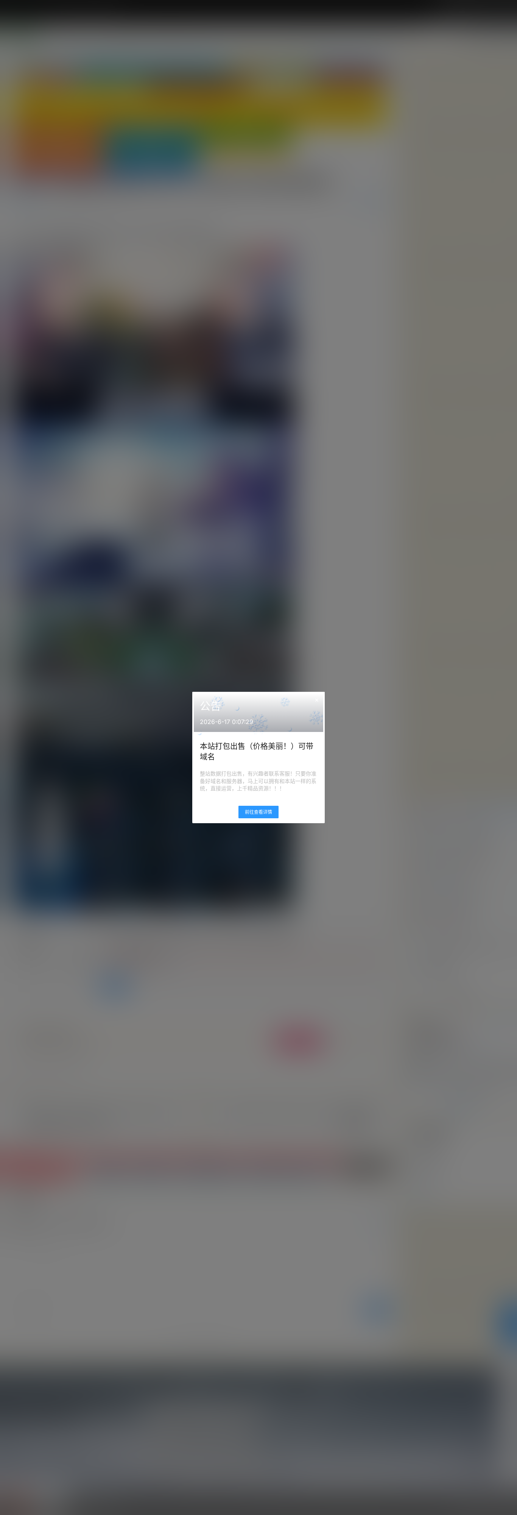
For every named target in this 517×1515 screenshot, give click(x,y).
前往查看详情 (258, 812)
